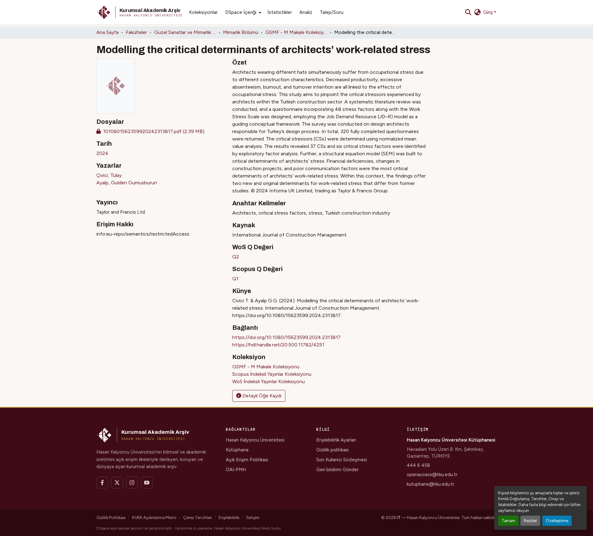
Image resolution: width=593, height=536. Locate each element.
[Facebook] (102, 482)
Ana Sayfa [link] (107, 32)
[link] (160, 131)
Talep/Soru (331, 12)
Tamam (508, 520)
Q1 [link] (235, 279)
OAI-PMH (236, 469)
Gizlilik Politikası (110, 517)
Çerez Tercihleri (197, 517)
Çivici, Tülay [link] (109, 175)
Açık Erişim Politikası (247, 460)
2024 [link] (102, 153)
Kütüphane (237, 450)
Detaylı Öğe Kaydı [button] (261, 396)
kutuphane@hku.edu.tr (430, 484)
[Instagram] (132, 482)
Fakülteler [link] (136, 32)
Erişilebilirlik (229, 517)
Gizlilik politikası (332, 450)
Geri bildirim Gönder (337, 469)
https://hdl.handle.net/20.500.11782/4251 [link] (278, 345)
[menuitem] (242, 12)
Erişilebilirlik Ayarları (336, 440)
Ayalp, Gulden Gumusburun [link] (126, 183)
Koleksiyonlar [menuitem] (203, 12)
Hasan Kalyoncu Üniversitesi (255, 440)
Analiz (305, 12)
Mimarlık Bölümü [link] (240, 32)
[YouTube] (147, 482)
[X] (117, 482)
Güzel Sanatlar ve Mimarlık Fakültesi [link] (185, 32)
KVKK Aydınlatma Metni (154, 517)
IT (399, 517)
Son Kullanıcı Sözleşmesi (341, 460)
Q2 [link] (235, 257)
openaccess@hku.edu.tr (432, 474)
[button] (139, 12)
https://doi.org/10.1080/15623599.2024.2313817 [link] (286, 337)
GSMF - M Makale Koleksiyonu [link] (296, 32)
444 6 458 (418, 465)
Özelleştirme (557, 520)
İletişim (252, 517)
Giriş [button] (488, 12)
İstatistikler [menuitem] (279, 12)
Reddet (530, 520)
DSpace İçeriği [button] (240, 12)
